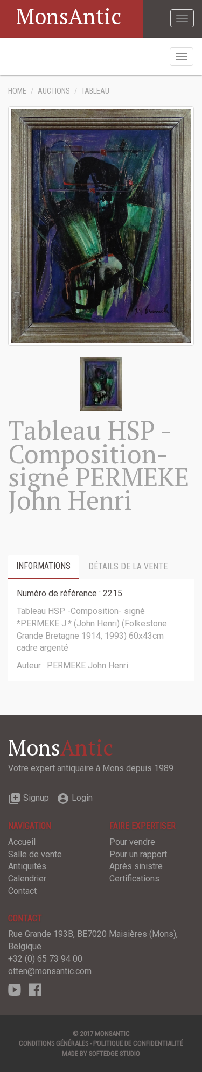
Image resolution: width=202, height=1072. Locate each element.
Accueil (22, 842)
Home (17, 91)
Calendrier (27, 878)
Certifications (134, 878)
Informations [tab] (43, 566)
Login (75, 798)
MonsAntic (68, 16)
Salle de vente (35, 854)
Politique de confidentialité (138, 1043)
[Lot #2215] (101, 383)
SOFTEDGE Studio (114, 1053)
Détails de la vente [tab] (128, 566)
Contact (22, 891)
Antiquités (27, 866)
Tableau (95, 91)
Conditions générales (53, 1043)
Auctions (54, 91)
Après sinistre (136, 866)
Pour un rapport (138, 854)
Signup (28, 798)
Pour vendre (132, 842)
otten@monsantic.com (50, 971)
